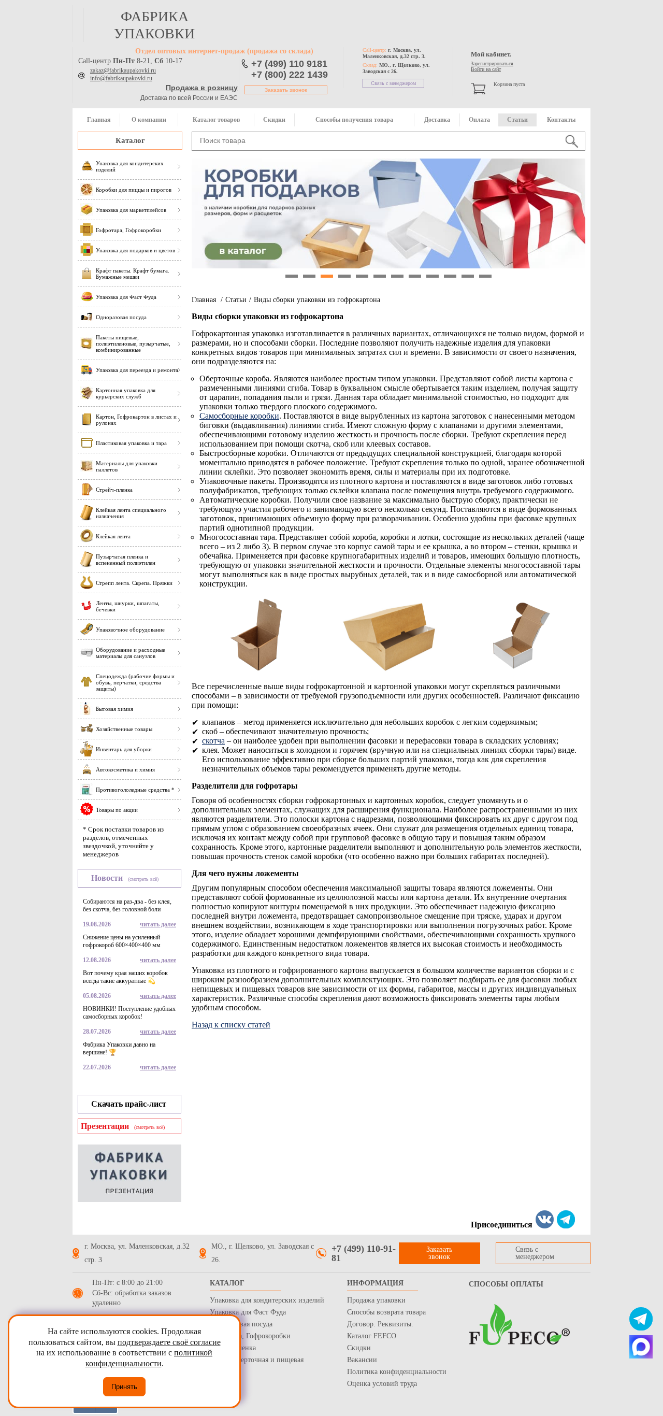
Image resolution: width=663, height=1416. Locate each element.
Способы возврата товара (386, 1312)
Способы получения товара (354, 119)
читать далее (158, 924)
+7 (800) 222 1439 (289, 74)
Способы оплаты (506, 1284)
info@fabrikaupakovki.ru (121, 78)
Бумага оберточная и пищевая (257, 1360)
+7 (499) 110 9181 (289, 64)
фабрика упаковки (154, 24)
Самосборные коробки (239, 415)
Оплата (479, 119)
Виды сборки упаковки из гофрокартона (317, 300)
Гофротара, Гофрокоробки (250, 1336)
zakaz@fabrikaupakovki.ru (123, 70)
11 (468, 276)
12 (485, 276)
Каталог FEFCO (371, 1336)
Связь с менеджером (393, 83)
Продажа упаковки (376, 1300)
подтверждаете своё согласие (169, 1342)
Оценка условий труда (382, 1384)
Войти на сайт (486, 69)
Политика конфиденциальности (396, 1372)
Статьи (517, 119)
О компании (149, 119)
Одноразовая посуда (241, 1324)
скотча (213, 740)
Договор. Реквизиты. (380, 1324)
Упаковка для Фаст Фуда (248, 1312)
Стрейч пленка (233, 1348)
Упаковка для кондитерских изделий (267, 1300)
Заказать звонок (286, 90)
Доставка (437, 119)
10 (450, 276)
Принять (124, 1387)
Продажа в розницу (202, 87)
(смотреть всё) (143, 879)
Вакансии (362, 1360)
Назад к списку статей (231, 1024)
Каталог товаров (216, 119)
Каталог (130, 140)
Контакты (561, 119)
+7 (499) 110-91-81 (364, 1253)
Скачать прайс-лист (128, 1103)
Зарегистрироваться (492, 63)
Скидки (274, 119)
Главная (99, 119)
